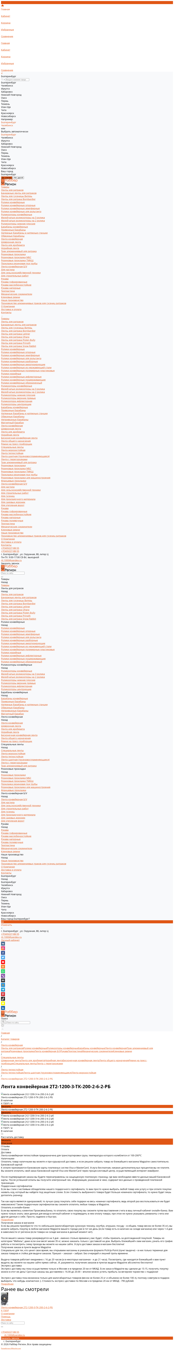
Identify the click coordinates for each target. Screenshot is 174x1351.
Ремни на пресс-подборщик (16, 444)
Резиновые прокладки (13, 254)
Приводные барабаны (13, 229)
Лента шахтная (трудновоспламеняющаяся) (25, 456)
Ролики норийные (11, 373)
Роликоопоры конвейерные (16, 214)
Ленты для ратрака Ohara (15, 336)
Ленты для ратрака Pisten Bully (18, 339)
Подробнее (7, 1219)
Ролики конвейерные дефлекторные (21, 376)
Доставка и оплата (11, 541)
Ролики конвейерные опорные (18, 205)
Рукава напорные (11, 287)
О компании (8, 1313)
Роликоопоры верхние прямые (18, 398)
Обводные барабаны (12, 235)
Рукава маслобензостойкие (16, 284)
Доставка (6, 1319)
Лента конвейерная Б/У (14, 266)
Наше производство (12, 532)
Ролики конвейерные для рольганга (21, 211)
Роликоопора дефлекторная (16, 401)
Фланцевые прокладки (13, 480)
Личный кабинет (10, 940)
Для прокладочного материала (18, 499)
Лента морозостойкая (13, 450)
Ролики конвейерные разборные (19, 361)
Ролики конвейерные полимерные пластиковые (28, 370)
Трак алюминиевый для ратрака (19, 251)
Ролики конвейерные (13, 202)
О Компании (8, 538)
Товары (5, 318)
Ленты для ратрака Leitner (15, 333)
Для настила (8, 269)
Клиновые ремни (10, 297)
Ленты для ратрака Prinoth (16, 343)
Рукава (5, 278)
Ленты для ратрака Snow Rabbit (18, 346)
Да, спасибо (6, 178)
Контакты (6, 545)
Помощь (6, 1316)
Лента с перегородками (14, 459)
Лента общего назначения (16, 440)
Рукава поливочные (12, 520)
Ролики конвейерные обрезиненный (21, 382)
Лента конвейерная (12, 238)
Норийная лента (10, 248)
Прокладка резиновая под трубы (19, 263)
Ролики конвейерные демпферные (20, 208)
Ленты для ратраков (12, 190)
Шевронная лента (11, 242)
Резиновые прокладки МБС (16, 257)
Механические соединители (16, 294)
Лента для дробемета (13, 245)
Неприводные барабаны (14, 419)
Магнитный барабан (12, 422)
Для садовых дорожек (13, 502)
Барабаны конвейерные (14, 226)
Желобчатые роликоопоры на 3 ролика (23, 217)
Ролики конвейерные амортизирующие (23, 364)
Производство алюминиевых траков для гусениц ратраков (33, 303)
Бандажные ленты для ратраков (18, 193)
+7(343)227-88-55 (10, 934)
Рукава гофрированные (14, 281)
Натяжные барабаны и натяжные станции (24, 232)
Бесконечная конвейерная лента (19, 437)
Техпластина (8, 291)
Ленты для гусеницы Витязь (16, 196)
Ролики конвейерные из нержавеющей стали (26, 367)
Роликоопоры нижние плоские (18, 223)
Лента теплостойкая (12, 453)
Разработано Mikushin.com (11, 1348)
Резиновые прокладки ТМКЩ (17, 260)
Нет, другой (18, 178)
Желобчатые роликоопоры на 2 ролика (23, 220)
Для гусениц (8, 496)
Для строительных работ (15, 275)
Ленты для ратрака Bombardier (18, 199)
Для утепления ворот (12, 505)
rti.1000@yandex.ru (11, 937)
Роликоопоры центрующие (16, 404)
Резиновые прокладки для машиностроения (25, 477)
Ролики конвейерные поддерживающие (23, 379)
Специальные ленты (12, 447)
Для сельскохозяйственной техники (21, 272)
